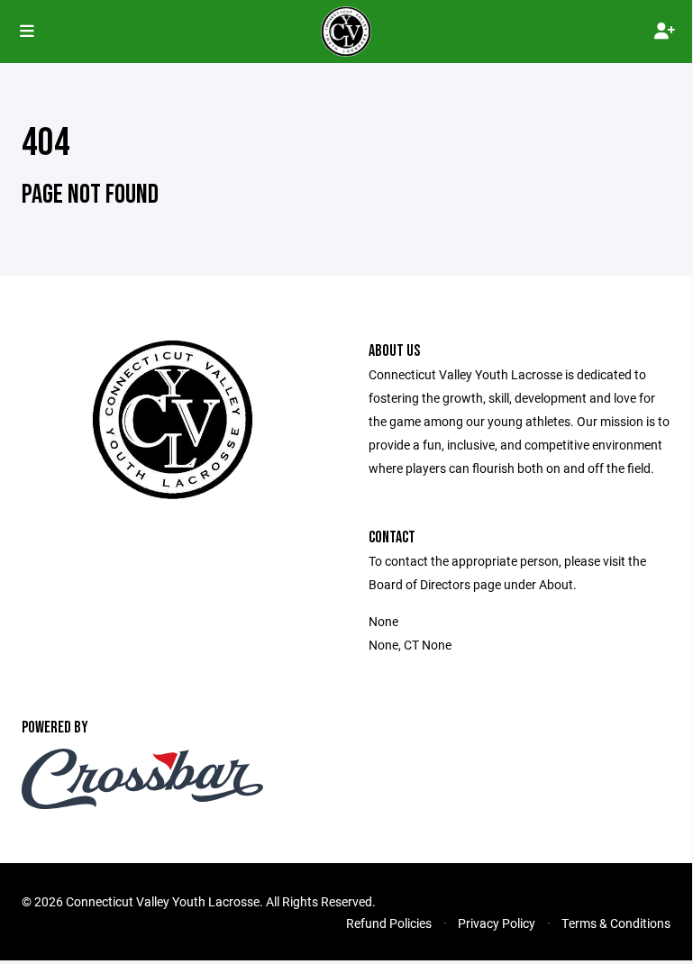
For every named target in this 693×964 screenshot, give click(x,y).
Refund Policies (389, 923)
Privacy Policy (496, 923)
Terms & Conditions (615, 923)
